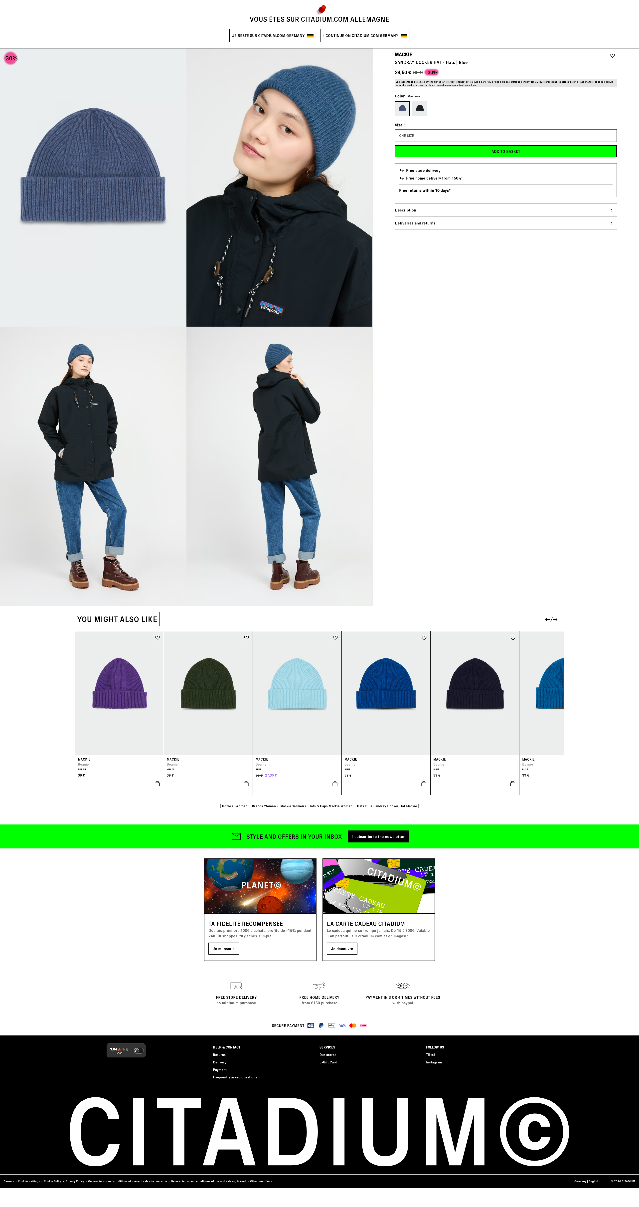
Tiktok (431, 1054)
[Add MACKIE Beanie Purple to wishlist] (157, 637)
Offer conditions (261, 1181)
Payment (220, 1069)
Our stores (328, 1054)
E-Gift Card (328, 1062)
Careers (9, 1181)
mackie (403, 54)
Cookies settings (29, 1181)
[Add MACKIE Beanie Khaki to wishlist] (246, 637)
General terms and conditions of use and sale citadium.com (127, 1181)
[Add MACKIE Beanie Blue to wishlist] (335, 637)
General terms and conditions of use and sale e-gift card (208, 1181)
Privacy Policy (75, 1181)
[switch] (139, 1051)
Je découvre (342, 948)
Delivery (219, 1062)
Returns (219, 1054)
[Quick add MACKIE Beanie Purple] (119, 784)
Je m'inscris (224, 948)
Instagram (434, 1062)
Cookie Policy (53, 1181)
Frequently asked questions (235, 1077)
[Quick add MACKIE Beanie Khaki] (208, 784)
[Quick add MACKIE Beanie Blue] (297, 784)
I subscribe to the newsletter (378, 836)
